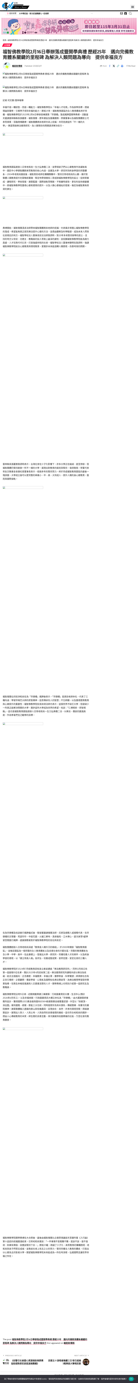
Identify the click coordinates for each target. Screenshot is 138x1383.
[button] (132, 7)
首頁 (4, 40)
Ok (131, 1379)
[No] (134, 1379)
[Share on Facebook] (109, 66)
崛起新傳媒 (17, 66)
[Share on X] (114, 66)
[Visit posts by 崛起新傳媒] (7, 66)
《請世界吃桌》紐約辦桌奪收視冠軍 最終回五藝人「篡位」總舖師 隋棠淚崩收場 (50, 13)
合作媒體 (7, 45)
